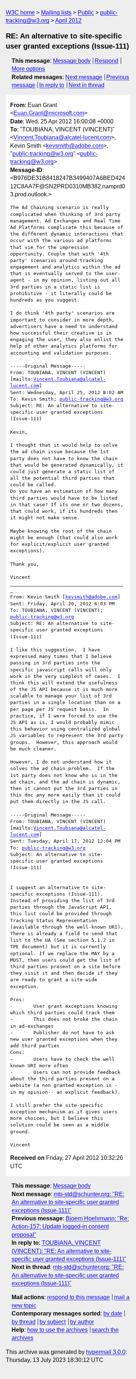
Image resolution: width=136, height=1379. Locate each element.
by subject (53, 1322)
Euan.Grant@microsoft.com (48, 113)
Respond (106, 61)
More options (28, 69)
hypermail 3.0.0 (105, 1352)
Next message (83, 77)
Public (86, 12)
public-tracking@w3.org (42, 154)
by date (112, 1313)
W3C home (20, 12)
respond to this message (78, 1297)
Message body (72, 61)
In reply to (51, 85)
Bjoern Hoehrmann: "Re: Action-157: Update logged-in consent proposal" (70, 1226)
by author (82, 1322)
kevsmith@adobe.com (74, 146)
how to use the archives (57, 1330)
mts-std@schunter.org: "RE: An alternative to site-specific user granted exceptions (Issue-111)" (68, 1202)
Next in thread (86, 85)
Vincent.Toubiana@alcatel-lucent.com (62, 137)
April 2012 (68, 20)
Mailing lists (56, 12)
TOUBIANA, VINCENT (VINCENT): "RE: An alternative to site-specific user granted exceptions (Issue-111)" (69, 1251)
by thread (24, 1322)
